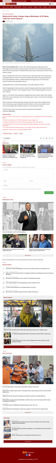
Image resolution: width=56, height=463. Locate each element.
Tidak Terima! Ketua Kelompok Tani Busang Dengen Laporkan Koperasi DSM (39, 250)
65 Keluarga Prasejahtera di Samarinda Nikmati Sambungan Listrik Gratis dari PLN (23, 122)
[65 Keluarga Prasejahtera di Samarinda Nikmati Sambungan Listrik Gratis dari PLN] (45, 149)
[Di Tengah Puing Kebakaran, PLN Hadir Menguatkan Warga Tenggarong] (28, 149)
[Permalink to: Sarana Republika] (4, 21)
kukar (20, 133)
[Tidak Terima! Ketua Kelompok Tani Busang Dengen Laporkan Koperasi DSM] (41, 241)
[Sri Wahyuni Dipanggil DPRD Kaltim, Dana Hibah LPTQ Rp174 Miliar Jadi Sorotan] (7, 335)
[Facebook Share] (41, 138)
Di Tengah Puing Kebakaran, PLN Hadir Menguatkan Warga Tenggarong (20, 120)
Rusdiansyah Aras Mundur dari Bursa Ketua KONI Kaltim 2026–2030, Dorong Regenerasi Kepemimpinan (30, 422)
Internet (16, 133)
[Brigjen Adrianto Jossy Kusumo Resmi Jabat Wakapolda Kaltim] (15, 241)
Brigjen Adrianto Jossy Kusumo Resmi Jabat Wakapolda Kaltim (13, 250)
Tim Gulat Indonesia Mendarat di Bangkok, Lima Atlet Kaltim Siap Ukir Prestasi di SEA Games (31, 429)
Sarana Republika (9, 21)
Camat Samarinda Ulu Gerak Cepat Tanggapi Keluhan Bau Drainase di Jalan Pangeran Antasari (30, 341)
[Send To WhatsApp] (52, 138)
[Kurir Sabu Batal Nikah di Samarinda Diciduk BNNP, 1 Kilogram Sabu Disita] (28, 370)
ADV (3, 14)
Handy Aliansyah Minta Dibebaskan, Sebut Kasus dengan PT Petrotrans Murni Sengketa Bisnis (25, 409)
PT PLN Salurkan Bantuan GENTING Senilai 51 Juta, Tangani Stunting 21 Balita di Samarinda (24, 127)
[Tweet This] (44, 138)
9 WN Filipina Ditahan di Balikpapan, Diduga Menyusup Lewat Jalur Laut (20, 405)
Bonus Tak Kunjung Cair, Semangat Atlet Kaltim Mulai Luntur (26, 435)
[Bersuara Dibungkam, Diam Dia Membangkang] (28, 216)
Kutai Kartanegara (9, 14)
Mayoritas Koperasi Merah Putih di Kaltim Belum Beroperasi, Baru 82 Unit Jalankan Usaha (25, 329)
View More (27, 255)
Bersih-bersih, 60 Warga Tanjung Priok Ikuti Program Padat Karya (22, 292)
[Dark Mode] (50, 4)
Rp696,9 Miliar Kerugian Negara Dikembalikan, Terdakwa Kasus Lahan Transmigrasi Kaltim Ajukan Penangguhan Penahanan (26, 400)
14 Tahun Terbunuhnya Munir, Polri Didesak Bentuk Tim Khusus (21, 287)
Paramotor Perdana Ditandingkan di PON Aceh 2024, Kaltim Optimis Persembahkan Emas (28, 268)
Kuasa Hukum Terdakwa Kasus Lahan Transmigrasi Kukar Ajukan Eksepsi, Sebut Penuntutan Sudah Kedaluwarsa (27, 391)
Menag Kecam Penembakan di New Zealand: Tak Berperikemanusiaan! (23, 278)
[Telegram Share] (49, 138)
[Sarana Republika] (11, 4)
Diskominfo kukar (7, 133)
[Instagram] (29, 455)
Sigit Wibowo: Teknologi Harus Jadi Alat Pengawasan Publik (17, 129)
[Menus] (4, 4)
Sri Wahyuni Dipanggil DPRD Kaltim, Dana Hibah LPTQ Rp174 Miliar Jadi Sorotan (31, 333)
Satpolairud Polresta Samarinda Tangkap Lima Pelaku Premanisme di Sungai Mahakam (24, 396)
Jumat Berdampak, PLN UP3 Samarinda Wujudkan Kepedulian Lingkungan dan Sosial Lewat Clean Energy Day (26, 124)
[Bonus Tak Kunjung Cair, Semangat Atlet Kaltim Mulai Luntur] (7, 436)
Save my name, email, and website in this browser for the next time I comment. (22, 189)
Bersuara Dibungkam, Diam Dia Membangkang (14, 232)
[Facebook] (27, 455)
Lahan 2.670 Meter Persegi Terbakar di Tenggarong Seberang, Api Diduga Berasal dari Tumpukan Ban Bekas (27, 117)
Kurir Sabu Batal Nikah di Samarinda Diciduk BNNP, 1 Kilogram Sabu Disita (20, 387)
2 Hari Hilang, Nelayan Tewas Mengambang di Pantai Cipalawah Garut (23, 282)
